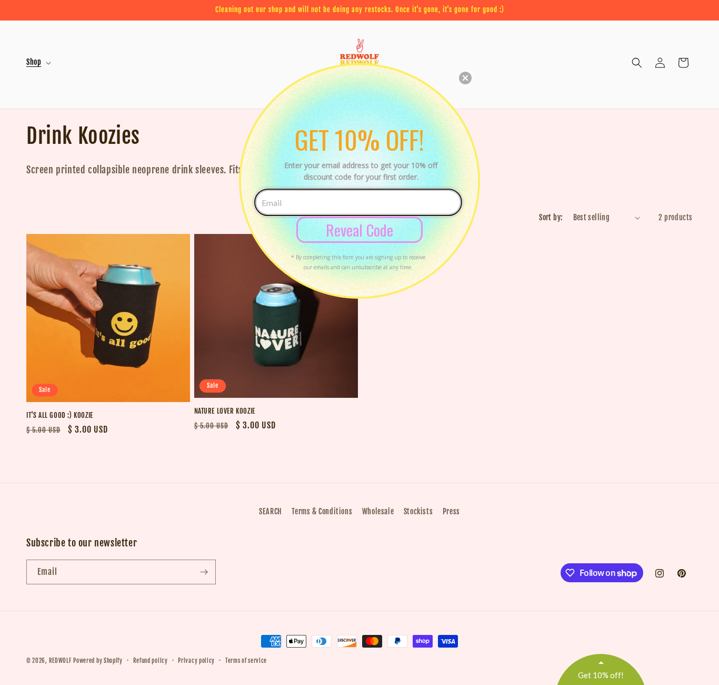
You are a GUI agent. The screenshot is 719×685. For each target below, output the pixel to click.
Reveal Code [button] (359, 229)
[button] (465, 78)
